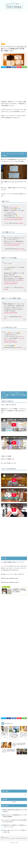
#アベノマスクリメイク (13, 281)
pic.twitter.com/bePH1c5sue (12, 244)
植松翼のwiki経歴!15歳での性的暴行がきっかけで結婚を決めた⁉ (15, 810)
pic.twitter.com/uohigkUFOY (10, 341)
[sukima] (14, 10)
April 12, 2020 (19, 223)
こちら (13, 459)
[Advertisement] (14, 26)
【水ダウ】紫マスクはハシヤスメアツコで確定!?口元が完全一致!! (14, 831)
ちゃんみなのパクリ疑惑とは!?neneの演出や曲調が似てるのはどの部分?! (15, 821)
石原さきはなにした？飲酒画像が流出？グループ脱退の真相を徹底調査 (14, 815)
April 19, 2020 (18, 347)
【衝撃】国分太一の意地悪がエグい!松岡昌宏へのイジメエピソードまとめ (15, 826)
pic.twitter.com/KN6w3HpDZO (15, 219)
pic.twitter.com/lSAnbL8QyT (10, 283)
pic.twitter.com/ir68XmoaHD (10, 312)
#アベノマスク (13, 207)
